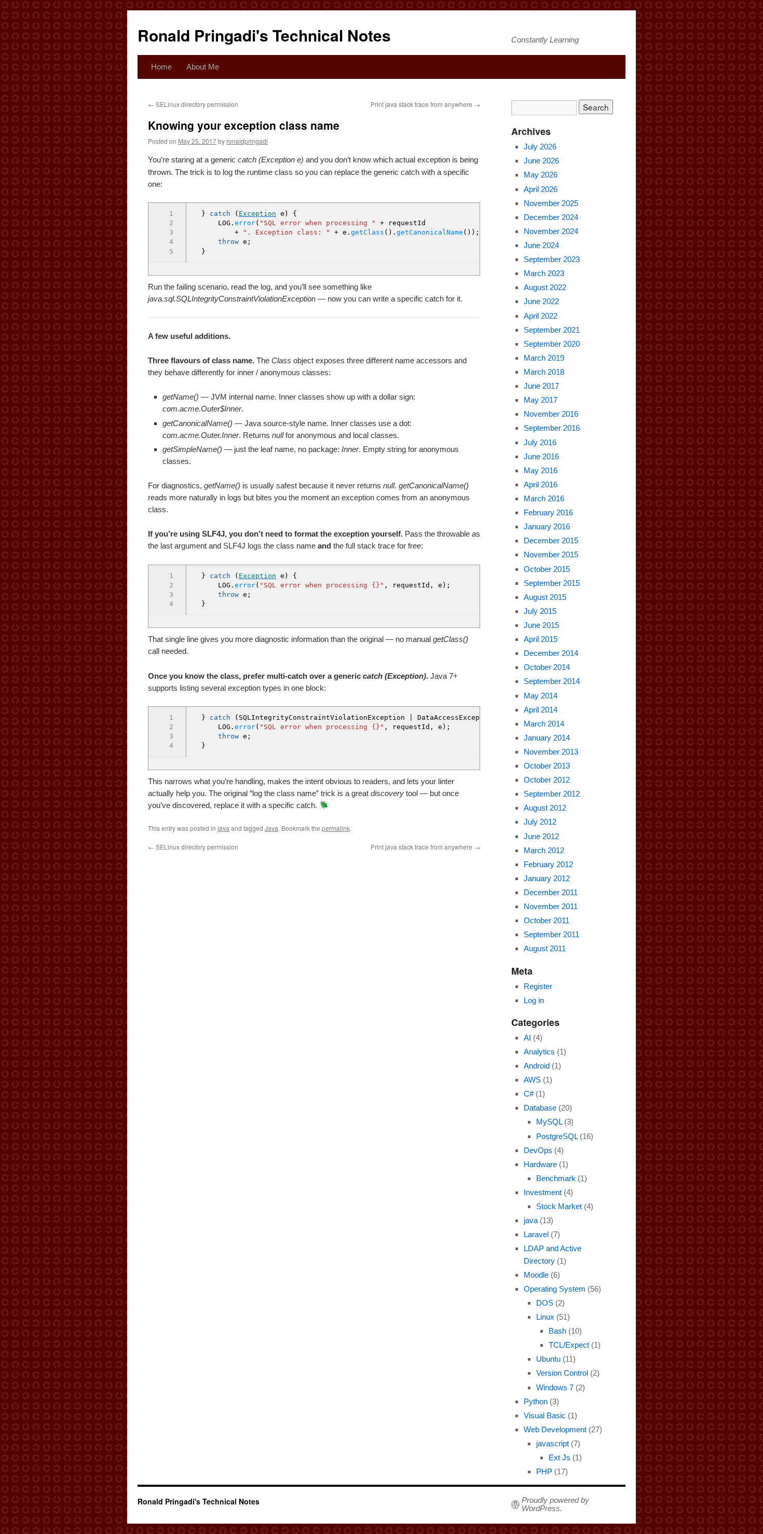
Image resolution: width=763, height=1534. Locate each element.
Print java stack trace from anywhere (425, 104)
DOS (544, 1302)
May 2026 (540, 174)
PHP (544, 1471)
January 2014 (547, 737)
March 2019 (544, 357)
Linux (545, 1316)
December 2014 (551, 653)
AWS (532, 1079)
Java (271, 828)
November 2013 (551, 751)
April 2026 (540, 189)
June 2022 (541, 301)
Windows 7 (555, 1387)
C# (529, 1093)
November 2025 (551, 203)
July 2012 (540, 821)
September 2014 (552, 681)
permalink (336, 828)
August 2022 (545, 287)
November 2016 (551, 413)
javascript (552, 1443)
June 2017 (541, 385)
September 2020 (552, 343)
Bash (557, 1330)
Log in (534, 1000)
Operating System (554, 1288)
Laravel (536, 1234)
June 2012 (541, 836)
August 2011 (545, 948)
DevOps (538, 1150)
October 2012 (547, 779)
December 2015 (551, 540)
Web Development (555, 1429)
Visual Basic (545, 1415)
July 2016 (540, 442)
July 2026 (540, 146)
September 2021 (552, 329)
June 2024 (541, 245)
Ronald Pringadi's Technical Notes (264, 35)
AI (527, 1037)
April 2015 (540, 639)
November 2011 (551, 906)
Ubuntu (548, 1358)
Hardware (540, 1164)
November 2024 (551, 231)
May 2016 (540, 470)
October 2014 (547, 667)
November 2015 (551, 554)
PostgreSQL (557, 1136)
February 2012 (548, 864)
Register (538, 986)
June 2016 (541, 456)
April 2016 (540, 484)
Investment (543, 1192)
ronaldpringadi (247, 140)
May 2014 (540, 695)
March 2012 (544, 850)
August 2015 (545, 597)
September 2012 (552, 793)
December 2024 (551, 217)
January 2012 (547, 878)
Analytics (539, 1051)
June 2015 (541, 625)
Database (540, 1107)
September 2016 (552, 427)
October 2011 (546, 920)
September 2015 (552, 583)
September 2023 (552, 259)
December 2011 (551, 892)
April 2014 (540, 709)
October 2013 (547, 765)
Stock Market (559, 1206)
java (223, 828)
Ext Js (559, 1457)
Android (537, 1065)
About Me (202, 66)
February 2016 (548, 512)
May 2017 (540, 399)
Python (536, 1401)
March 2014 (544, 723)
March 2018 (544, 371)
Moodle (536, 1274)
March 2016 (544, 498)
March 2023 (544, 273)
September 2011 (551, 934)
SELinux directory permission (193, 104)
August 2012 (545, 807)
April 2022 (540, 315)
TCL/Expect (569, 1344)
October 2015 (547, 569)
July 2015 (540, 611)
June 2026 (541, 160)
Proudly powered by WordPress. (555, 1504)
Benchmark (556, 1178)
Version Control (562, 1372)
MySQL (549, 1121)
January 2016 (547, 526)
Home (161, 66)
